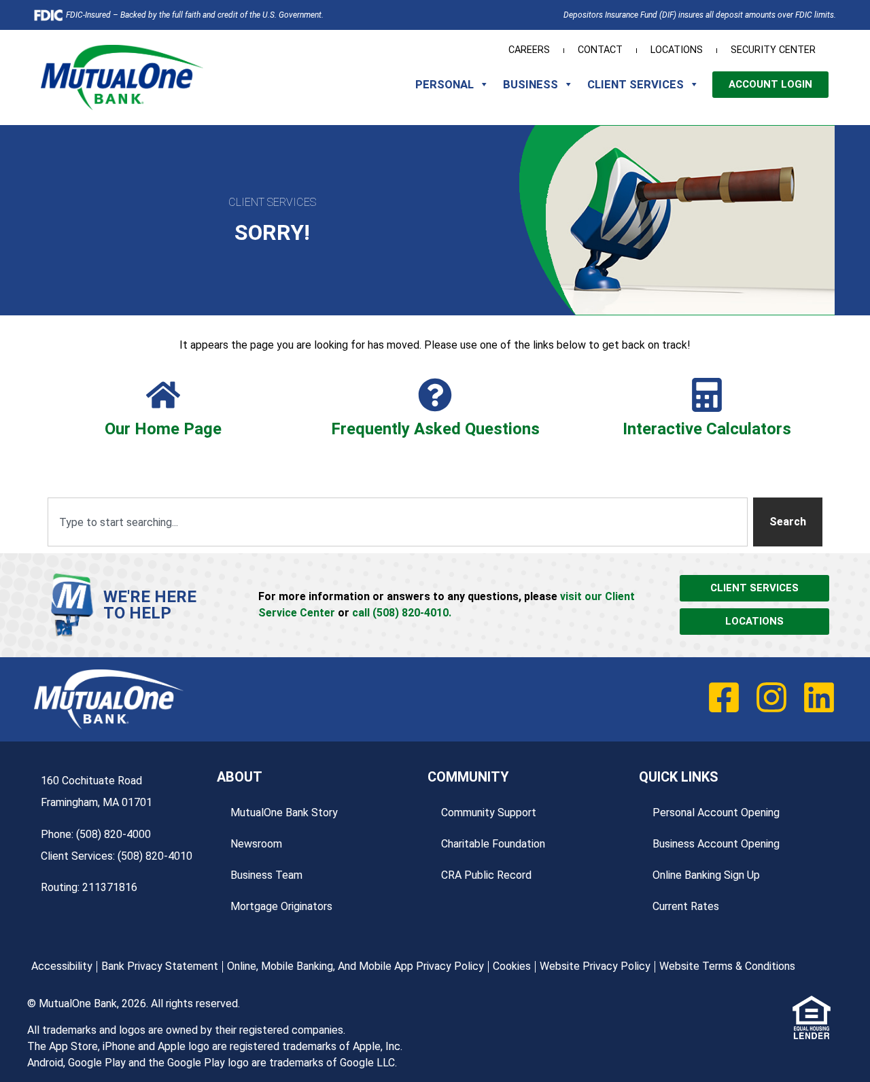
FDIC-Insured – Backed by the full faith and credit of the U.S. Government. (195, 15)
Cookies (512, 966)
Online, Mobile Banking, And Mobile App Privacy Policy (355, 966)
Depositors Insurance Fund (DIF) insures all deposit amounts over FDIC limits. (699, 15)
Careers (529, 50)
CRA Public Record (486, 875)
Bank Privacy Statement (159, 966)
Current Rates (685, 906)
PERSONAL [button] (444, 84)
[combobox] (398, 522)
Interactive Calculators (707, 428)
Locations (676, 50)
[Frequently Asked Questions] (435, 395)
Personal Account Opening (716, 812)
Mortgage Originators (281, 906)
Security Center (773, 50)
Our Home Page (163, 428)
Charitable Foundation (493, 843)
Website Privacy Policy (595, 966)
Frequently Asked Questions (435, 428)
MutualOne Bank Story (284, 812)
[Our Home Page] (163, 395)
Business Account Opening (716, 843)
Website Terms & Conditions (727, 966)
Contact (600, 50)
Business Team (266, 875)
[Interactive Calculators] (707, 395)
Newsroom (256, 843)
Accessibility (61, 966)
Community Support (488, 812)
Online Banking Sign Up (706, 875)
